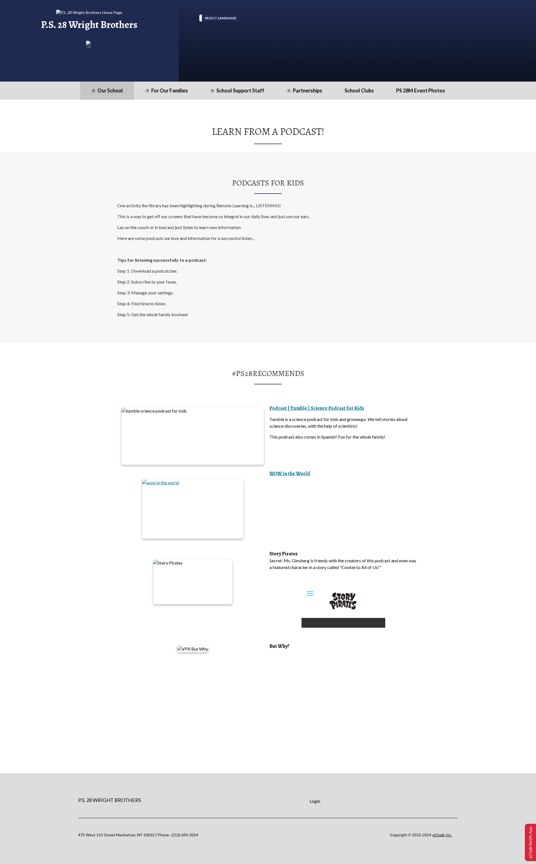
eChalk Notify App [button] (530, 842)
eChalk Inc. (442, 835)
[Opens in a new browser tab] (89, 44)
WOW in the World (289, 473)
